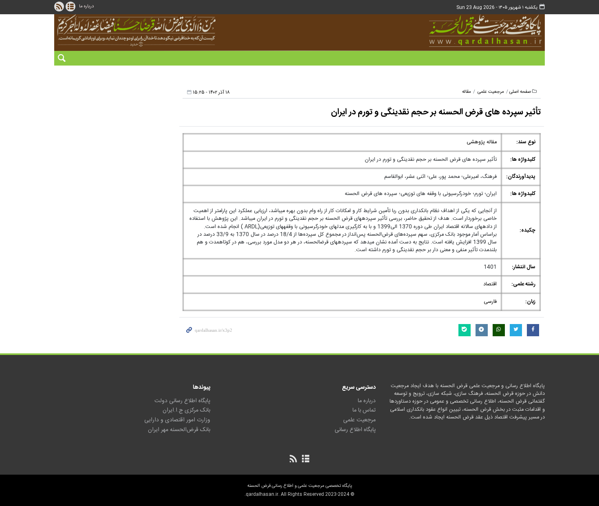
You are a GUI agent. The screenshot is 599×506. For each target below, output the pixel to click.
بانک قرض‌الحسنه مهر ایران (179, 430)
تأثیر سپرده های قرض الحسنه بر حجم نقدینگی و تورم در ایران (436, 112)
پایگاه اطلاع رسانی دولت (182, 401)
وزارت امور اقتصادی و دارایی (177, 420)
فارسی (490, 302)
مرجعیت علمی (491, 92)
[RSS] (59, 6)
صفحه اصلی (520, 92)
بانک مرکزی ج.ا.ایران (186, 410)
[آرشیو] (70, 6)
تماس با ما (364, 410)
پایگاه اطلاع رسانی (355, 430)
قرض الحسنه (440, 30)
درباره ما (86, 6)
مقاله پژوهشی (482, 142)
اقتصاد (490, 284)
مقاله (466, 92)
